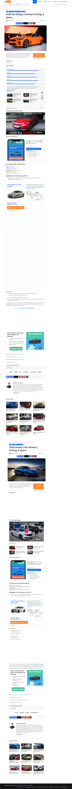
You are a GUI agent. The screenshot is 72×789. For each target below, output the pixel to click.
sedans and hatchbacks (19, 354)
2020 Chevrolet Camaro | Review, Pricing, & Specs (11, 410)
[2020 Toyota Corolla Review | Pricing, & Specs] (26, 101)
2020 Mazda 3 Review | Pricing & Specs (12, 433)
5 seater (15, 53)
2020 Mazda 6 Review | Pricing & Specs (39, 422)
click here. (22, 305)
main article (22, 359)
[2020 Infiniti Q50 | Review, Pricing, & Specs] (39, 405)
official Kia (13, 356)
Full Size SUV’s (51, 787)
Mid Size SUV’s (57, 787)
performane (33, 372)
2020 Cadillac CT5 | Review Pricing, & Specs (17, 95)
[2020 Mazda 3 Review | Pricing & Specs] (12, 428)
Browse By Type (63, 4)
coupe (16, 372)
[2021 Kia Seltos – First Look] (26, 405)
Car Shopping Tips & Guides (29, 787)
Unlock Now (14, 204)
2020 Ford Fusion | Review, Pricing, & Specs (25, 422)
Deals (34, 1)
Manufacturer (11, 9)
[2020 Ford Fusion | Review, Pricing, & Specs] (26, 416)
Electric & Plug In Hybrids (44, 787)
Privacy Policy (30, 785)
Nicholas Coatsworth (11, 20)
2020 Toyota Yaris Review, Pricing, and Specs (17, 100)
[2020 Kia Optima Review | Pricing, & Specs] (12, 416)
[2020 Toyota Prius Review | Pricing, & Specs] (26, 95)
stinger (40, 372)
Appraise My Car (63, 1)
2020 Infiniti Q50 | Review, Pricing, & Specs (38, 410)
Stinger (24, 11)
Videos (44, 1)
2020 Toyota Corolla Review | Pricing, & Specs (34, 100)
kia (20, 372)
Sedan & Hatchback (18, 11)
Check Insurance (57, 4)
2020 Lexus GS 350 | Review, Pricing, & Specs (25, 433)
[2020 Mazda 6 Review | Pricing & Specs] (39, 416)
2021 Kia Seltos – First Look (25, 409)
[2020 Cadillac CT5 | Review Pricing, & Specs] (10, 95)
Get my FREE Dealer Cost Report (39, 55)
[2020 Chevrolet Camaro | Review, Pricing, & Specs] (12, 405)
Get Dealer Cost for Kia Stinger (16, 207)
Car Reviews (40, 1)
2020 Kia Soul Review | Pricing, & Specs (39, 433)
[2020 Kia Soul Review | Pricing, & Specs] (39, 428)
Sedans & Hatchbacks (63, 787)
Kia (14, 9)
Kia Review (26, 372)
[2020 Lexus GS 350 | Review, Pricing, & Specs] (26, 428)
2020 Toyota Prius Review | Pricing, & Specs (33, 95)
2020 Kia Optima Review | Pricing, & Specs (11, 422)
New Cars (49, 1)
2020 (11, 372)
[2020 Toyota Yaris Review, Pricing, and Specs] (10, 101)
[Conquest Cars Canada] (7, 1)
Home (8, 9)
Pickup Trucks (37, 787)
